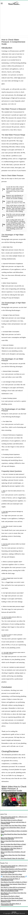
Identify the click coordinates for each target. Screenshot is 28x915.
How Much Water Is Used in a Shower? (11, 820)
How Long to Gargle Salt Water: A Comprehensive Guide (10, 879)
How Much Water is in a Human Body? (11, 846)
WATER (14, 912)
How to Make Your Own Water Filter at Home (13, 825)
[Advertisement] (14, 22)
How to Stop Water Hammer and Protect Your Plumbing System (13, 901)
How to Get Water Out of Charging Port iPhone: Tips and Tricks (12, 838)
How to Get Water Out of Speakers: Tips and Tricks (13, 852)
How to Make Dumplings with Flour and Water (14, 869)
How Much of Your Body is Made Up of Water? (14, 882)
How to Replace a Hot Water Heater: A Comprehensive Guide (11, 849)
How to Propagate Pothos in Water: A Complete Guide (14, 831)
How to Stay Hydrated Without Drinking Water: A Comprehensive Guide (12, 890)
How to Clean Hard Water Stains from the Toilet (12, 841)
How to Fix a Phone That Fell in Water (11, 874)
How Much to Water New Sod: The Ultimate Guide (13, 855)
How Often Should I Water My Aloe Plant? (12, 858)
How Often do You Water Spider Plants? (12, 898)
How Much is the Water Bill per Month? (13, 876)
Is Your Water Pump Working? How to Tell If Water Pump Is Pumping (13, 871)
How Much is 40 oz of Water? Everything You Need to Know (13, 893)
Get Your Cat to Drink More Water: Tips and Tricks (13, 828)
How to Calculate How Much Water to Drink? (13, 844)
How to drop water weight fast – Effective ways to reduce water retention (14, 817)
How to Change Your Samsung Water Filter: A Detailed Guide (13, 884)
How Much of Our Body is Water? (10, 896)
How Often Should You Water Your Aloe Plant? (14, 834)
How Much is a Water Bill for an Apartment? (13, 887)
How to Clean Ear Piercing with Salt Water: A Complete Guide (13, 822)
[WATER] (14, 3)
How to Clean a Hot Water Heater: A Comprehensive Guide (11, 904)
